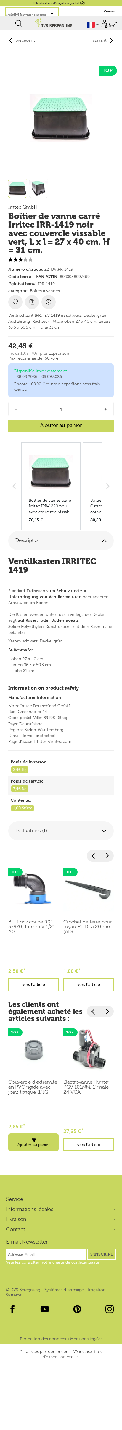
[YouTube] (44, 1309)
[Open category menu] (9, 23)
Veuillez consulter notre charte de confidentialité (52, 1262)
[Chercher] (19, 23)
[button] (61, 540)
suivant (100, 40)
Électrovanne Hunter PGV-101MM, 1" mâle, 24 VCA (86, 1087)
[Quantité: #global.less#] (16, 409)
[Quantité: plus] (106, 409)
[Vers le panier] (113, 24)
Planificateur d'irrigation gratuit (57, 3)
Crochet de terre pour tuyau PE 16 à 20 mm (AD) (87, 927)
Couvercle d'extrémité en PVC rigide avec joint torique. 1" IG (32, 1087)
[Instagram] (109, 1309)
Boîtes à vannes (45, 290)
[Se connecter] (104, 24)
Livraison (16, 1219)
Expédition (59, 353)
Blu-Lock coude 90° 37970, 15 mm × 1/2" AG (31, 927)
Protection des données (43, 1338)
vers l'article (33, 984)
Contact (110, 11)
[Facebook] (12, 1309)
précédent (25, 40)
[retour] (93, 856)
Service (14, 1199)
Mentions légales (86, 1338)
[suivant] (107, 856)
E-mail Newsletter (27, 1241)
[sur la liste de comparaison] (32, 302)
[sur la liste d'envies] (15, 302)
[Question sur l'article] (48, 302)
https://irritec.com (54, 741)
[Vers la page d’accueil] (53, 22)
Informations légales (29, 1209)
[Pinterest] (77, 1309)
